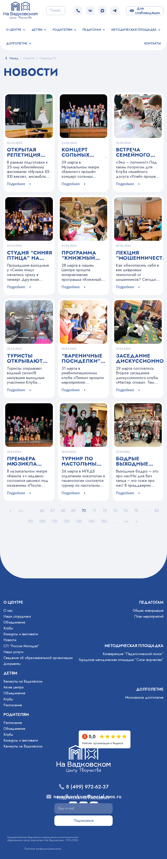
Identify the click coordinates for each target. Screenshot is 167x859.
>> (126, 521)
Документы (11, 663)
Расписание (12, 705)
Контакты (152, 43)
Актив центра (13, 687)
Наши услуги (13, 651)
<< (20, 510)
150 (104, 521)
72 (105, 510)
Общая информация (148, 610)
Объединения (14, 622)
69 (73, 510)
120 (66, 521)
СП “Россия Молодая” (21, 646)
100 (42, 521)
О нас (8, 610)
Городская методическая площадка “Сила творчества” (121, 659)
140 (91, 521)
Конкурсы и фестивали (20, 634)
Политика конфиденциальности (42, 848)
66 (42, 510)
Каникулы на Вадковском (22, 681)
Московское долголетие (144, 697)
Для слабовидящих (147, 11)
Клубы (8, 628)
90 (30, 521)
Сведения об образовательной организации (38, 657)
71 (94, 510)
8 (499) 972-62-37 (87, 787)
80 (157, 510)
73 (115, 510)
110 (54, 521)
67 (52, 510)
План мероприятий (149, 616)
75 (136, 510)
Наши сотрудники (17, 616)
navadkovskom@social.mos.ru (87, 796)
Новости (9, 639)
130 (79, 521)
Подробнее (16, 184)
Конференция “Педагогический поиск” (133, 653)
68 (63, 510)
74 (125, 510)
